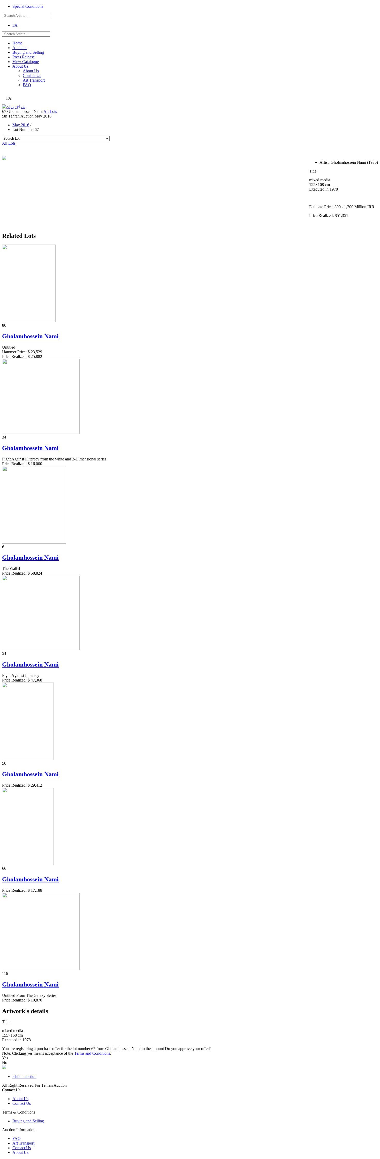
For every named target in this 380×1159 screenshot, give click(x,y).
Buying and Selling (28, 52)
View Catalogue (25, 61)
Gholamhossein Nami (30, 336)
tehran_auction (24, 1076)
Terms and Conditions (92, 1053)
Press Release (23, 57)
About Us (20, 66)
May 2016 (20, 125)
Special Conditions (27, 6)
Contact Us (32, 75)
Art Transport (34, 80)
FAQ (27, 85)
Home (17, 43)
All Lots (50, 111)
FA (15, 25)
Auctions (19, 47)
